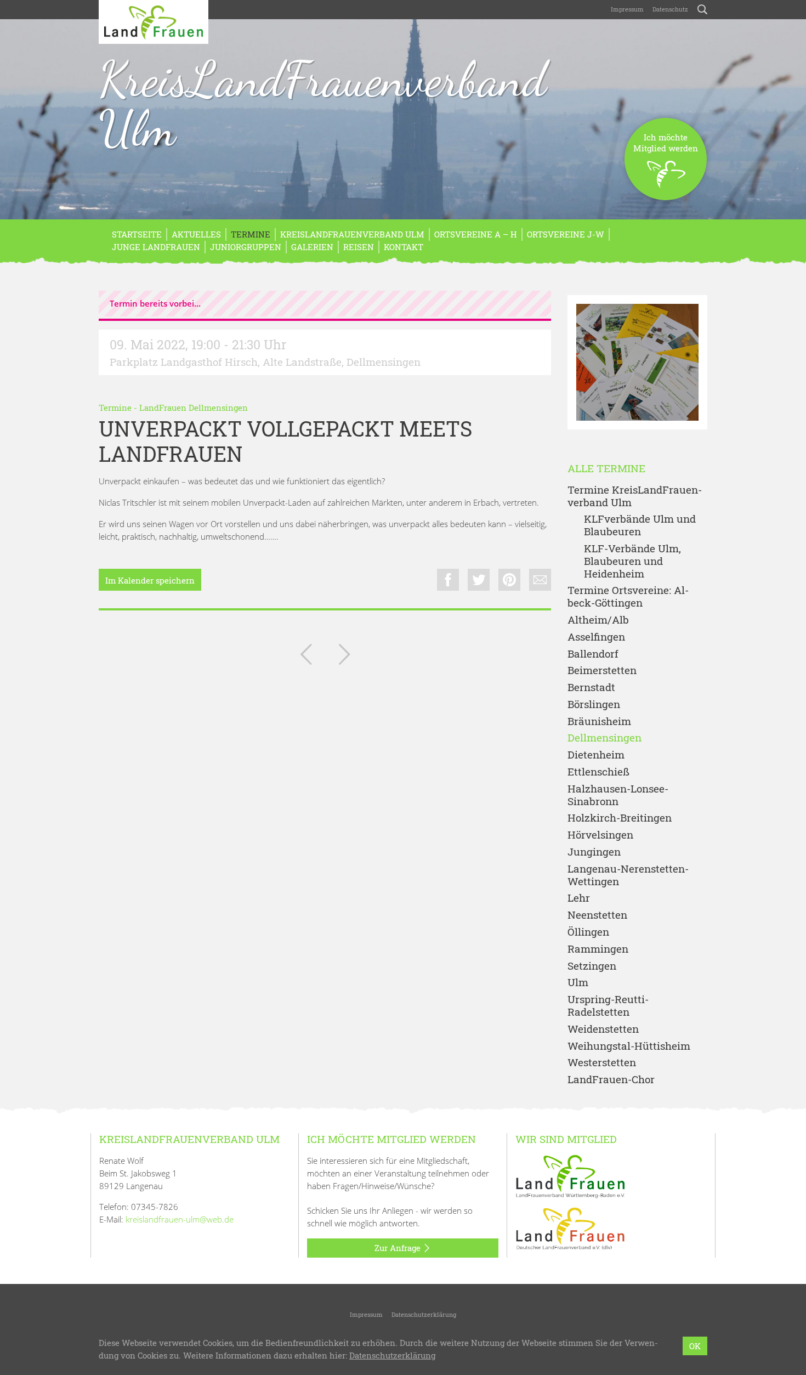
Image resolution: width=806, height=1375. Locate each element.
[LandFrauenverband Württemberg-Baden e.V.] (570, 1175)
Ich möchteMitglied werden (665, 143)
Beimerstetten (602, 670)
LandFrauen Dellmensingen (193, 407)
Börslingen (593, 704)
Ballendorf (592, 654)
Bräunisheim (599, 721)
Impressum (627, 9)
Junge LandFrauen (156, 246)
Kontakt (403, 246)
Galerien (312, 246)
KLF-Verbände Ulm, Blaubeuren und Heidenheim (632, 561)
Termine (250, 234)
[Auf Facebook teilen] (448, 580)
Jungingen (594, 852)
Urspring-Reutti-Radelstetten (608, 1005)
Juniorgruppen (245, 246)
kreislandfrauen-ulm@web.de (180, 1219)
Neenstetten (597, 915)
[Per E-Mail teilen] (540, 580)
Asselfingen (596, 637)
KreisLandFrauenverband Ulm (323, 103)
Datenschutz (670, 9)
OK (695, 1345)
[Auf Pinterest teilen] (509, 580)
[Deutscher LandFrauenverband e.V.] (570, 1227)
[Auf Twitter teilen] (479, 580)
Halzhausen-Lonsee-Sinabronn (617, 795)
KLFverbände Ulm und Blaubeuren (640, 525)
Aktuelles (196, 234)
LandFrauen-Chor (611, 1079)
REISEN (358, 246)
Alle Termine (606, 468)
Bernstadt (591, 687)
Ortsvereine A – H (475, 234)
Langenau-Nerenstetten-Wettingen (628, 875)
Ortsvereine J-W (565, 234)
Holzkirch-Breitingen (619, 818)
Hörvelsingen (600, 835)
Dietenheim (596, 755)
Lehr (578, 898)
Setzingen (591, 966)
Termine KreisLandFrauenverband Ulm (634, 496)
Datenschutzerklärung (423, 1314)
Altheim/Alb (598, 620)
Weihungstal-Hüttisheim (628, 1046)
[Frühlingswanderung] (344, 656)
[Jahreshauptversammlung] (306, 656)
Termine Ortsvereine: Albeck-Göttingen (628, 596)
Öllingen (588, 932)
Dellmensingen (604, 738)
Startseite (137, 234)
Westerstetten (601, 1062)
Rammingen (597, 949)
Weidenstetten (603, 1029)
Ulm (577, 982)
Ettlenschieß (598, 772)
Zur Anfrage (398, 1247)
